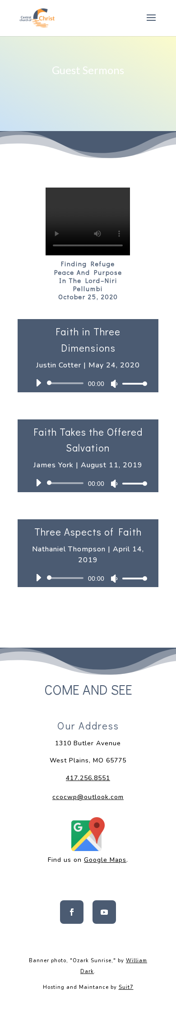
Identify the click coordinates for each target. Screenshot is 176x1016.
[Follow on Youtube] (104, 912)
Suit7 (126, 987)
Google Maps (105, 860)
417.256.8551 (88, 778)
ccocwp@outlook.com (88, 797)
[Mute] (114, 384)
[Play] (38, 383)
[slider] (132, 383)
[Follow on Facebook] (71, 912)
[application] (88, 383)
